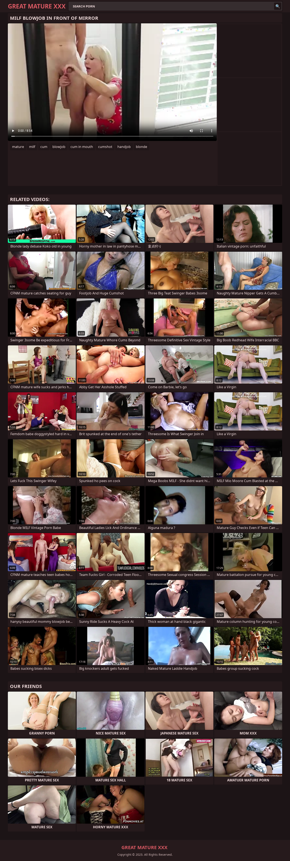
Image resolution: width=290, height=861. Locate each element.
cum (43, 146)
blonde (141, 146)
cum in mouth (81, 146)
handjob (124, 146)
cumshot (105, 146)
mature (18, 146)
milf (32, 146)
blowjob (58, 146)
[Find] (277, 6)
